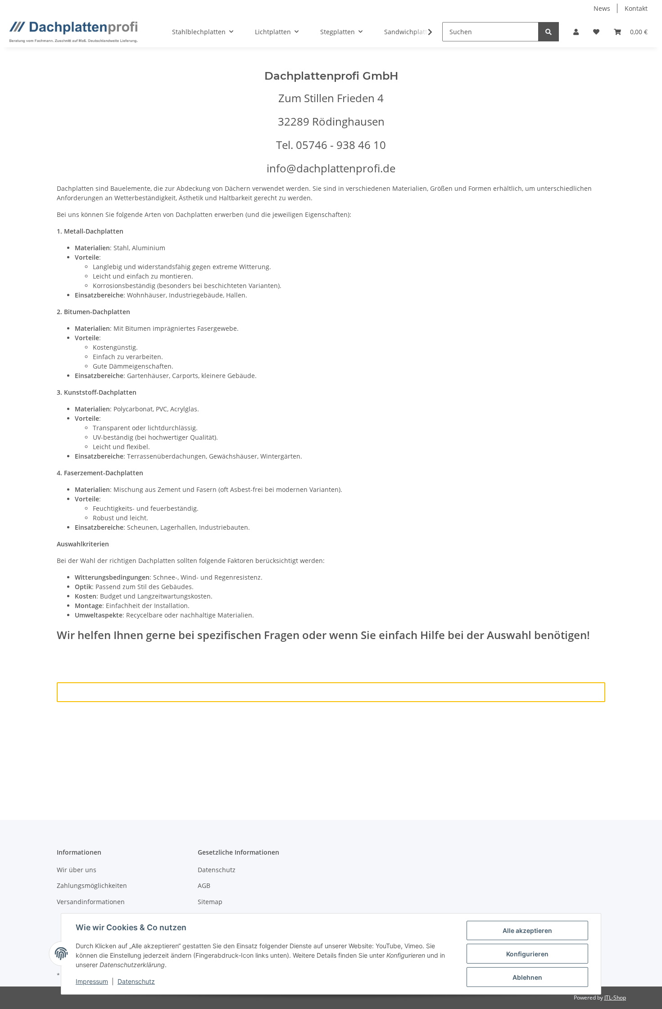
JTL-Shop (615, 997)
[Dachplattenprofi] (73, 32)
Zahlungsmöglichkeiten (92, 885)
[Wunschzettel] (596, 31)
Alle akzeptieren (527, 930)
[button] (576, 31)
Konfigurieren (527, 954)
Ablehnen (527, 977)
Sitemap (210, 901)
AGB (204, 885)
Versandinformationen (91, 901)
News (602, 8)
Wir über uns (76, 869)
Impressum (92, 981)
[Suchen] (548, 31)
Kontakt (636, 8)
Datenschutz (217, 869)
